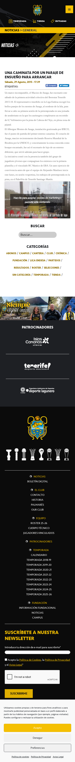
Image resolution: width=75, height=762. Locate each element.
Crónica (61, 253)
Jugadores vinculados (38, 533)
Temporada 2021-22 (39, 574)
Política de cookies (20, 756)
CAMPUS (37, 617)
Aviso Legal (58, 756)
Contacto (37, 495)
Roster (36, 268)
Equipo (41, 518)
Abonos (11, 253)
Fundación (20, 260)
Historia (37, 500)
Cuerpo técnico (39, 528)
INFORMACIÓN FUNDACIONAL (37, 608)
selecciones (51, 268)
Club (50, 253)
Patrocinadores (41, 541)
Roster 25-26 (39, 523)
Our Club (37, 509)
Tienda (56, 275)
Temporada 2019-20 (39, 565)
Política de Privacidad (41, 756)
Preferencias (38, 748)
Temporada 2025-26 (39, 594)
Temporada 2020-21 (39, 570)
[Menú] (69, 9)
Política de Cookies (30, 660)
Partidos (54, 260)
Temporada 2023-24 (39, 584)
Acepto (37, 728)
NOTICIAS (12, 30)
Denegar (37, 738)
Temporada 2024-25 (39, 589)
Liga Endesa (38, 260)
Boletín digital (37, 481)
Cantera (38, 253)
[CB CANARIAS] (37, 2)
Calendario (39, 555)
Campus (24, 253)
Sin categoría (21, 275)
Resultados (21, 268)
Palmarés (37, 505)
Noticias (40, 476)
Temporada (41, 275)
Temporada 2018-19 (39, 560)
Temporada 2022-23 (39, 579)
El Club (39, 490)
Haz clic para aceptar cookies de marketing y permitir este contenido (37, 200)
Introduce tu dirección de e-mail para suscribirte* (33, 647)
